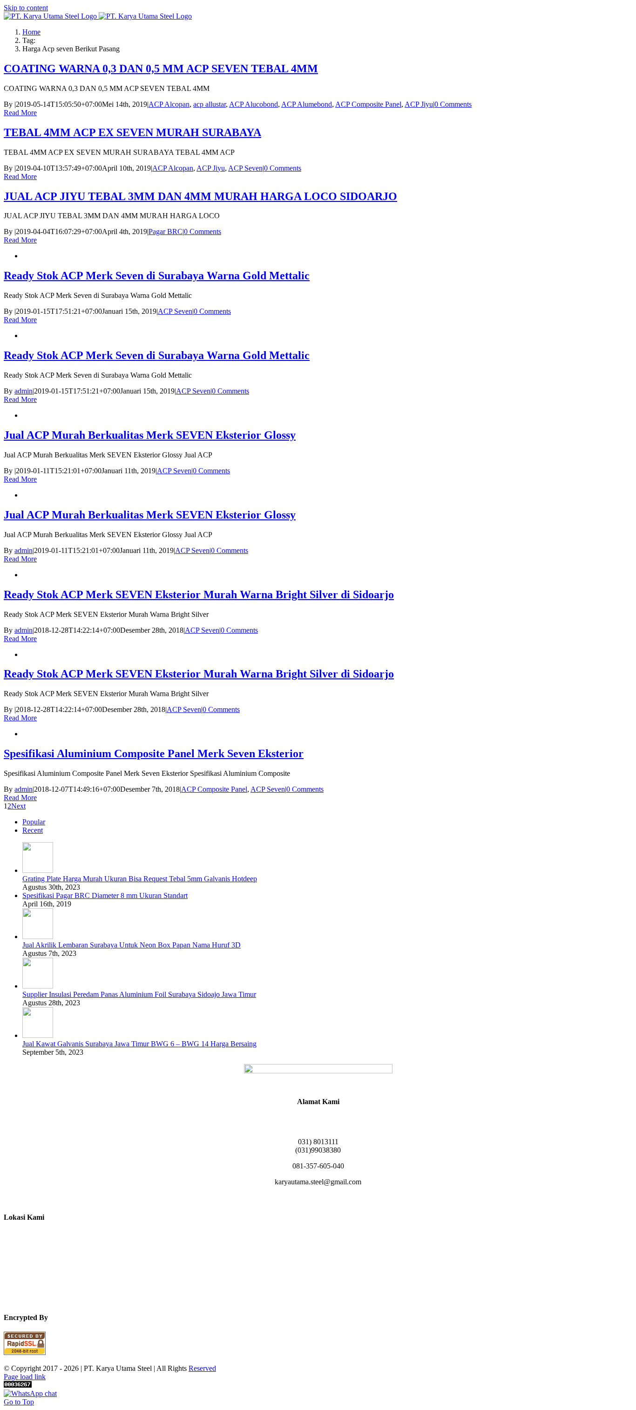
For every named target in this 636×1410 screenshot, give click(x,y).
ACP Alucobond (253, 104)
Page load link (25, 1377)
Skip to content (26, 8)
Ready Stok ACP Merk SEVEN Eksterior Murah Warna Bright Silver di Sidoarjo (199, 594)
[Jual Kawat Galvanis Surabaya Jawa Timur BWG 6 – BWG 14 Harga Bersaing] (37, 1035)
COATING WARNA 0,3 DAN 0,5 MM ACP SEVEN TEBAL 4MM (161, 68)
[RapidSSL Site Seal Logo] (25, 1352)
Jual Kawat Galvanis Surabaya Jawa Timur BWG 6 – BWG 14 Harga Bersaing (139, 1044)
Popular (33, 822)
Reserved (202, 1368)
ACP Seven (245, 168)
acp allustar (209, 104)
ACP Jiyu (419, 104)
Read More (20, 113)
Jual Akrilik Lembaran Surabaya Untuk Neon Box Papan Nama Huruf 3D (131, 945)
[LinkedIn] (318, 1198)
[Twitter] (340, 1198)
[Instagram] (306, 1198)
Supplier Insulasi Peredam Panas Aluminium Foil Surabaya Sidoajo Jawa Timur (139, 994)
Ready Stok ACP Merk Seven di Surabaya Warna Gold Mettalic (157, 276)
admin (23, 391)
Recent (32, 830)
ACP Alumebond (306, 104)
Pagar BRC (166, 231)
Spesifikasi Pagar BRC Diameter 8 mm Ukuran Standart (105, 895)
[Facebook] (295, 1198)
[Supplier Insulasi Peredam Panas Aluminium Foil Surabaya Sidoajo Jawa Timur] (37, 986)
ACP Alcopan (169, 104)
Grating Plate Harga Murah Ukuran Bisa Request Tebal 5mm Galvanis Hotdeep (139, 879)
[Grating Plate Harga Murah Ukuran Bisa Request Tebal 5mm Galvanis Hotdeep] (37, 870)
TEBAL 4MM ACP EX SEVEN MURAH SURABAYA (132, 132)
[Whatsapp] (329, 1198)
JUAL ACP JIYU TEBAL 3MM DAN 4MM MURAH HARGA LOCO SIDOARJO (200, 196)
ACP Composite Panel (368, 104)
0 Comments (453, 104)
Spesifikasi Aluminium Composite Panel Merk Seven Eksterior (154, 753)
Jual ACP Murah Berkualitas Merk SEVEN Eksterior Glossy (150, 435)
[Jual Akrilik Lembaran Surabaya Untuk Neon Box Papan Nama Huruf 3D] (37, 936)
